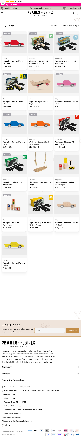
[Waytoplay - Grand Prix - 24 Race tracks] (66, 43)
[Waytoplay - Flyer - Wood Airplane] (40, 83)
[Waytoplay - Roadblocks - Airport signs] (66, 164)
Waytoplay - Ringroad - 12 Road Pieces (64, 143)
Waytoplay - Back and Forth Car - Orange (39, 143)
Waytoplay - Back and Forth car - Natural (66, 223)
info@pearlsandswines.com (13, 417)
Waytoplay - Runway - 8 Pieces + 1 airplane (14, 102)
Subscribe (73, 330)
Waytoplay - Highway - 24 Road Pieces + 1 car (38, 62)
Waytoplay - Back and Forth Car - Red (13, 62)
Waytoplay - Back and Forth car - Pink (66, 102)
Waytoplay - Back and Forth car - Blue (14, 143)
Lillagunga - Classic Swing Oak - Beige (40, 183)
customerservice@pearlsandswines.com (18, 421)
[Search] (73, 13)
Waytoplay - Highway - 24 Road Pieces (12, 183)
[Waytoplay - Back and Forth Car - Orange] (40, 124)
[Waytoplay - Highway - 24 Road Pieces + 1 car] (40, 43)
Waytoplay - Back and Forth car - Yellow (14, 264)
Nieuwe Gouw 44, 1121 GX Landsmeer (45, 390)
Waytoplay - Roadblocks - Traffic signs (12, 223)
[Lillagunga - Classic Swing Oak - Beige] (40, 164)
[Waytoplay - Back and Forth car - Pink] (66, 83)
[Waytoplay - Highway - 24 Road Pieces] (14, 164)
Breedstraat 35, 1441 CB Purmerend (17, 387)
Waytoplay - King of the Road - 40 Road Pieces (40, 223)
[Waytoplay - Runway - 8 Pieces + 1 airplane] (14, 83)
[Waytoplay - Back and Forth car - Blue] (14, 124)
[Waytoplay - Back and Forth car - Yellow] (14, 245)
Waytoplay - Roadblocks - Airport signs (64, 183)
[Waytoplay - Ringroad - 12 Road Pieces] (66, 124)
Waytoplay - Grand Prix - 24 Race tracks (65, 62)
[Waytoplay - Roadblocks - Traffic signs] (14, 204)
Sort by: (64, 25)
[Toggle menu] (2, 13)
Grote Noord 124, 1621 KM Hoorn (16, 390)
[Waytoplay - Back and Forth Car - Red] (14, 43)
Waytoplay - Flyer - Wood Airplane (38, 102)
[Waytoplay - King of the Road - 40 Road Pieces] (40, 204)
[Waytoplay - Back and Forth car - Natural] (66, 204)
